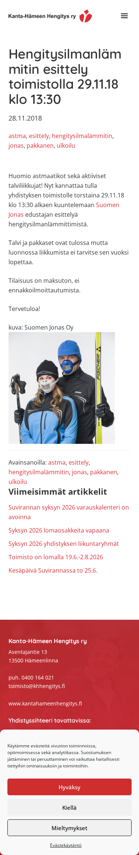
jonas (16, 145)
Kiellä (69, 807)
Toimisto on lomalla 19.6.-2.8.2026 (56, 557)
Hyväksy (69, 787)
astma (17, 136)
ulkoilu (66, 145)
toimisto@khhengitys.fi (37, 685)
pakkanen (40, 145)
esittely (39, 136)
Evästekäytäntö (66, 845)
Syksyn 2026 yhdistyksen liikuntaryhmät (64, 544)
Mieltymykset (69, 828)
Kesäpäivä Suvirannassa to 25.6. (53, 570)
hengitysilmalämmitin (82, 136)
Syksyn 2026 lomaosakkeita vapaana (59, 530)
